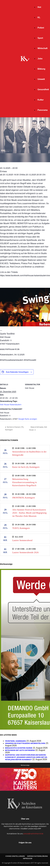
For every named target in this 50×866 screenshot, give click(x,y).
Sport (40, 38)
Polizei (41, 28)
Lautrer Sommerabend (22, 540)
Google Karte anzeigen (27, 419)
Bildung (41, 69)
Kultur (41, 100)
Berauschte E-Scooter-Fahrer (18, 748)
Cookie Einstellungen (15, 856)
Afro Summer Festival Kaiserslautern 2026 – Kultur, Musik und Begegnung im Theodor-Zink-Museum (29, 513)
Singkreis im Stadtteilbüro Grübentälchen (25, 743)
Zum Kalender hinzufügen (17, 372)
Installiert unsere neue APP (31, 828)
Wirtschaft (42, 48)
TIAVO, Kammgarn (21, 528)
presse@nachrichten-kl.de (33, 833)
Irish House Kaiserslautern (10, 404)
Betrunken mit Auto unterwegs (20, 750)
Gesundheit (43, 89)
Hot (39, 7)
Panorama (43, 110)
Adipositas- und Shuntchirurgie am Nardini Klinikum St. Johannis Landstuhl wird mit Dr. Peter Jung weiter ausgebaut (26, 757)
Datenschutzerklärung (37, 856)
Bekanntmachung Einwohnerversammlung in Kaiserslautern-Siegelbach (24, 482)
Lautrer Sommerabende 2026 (25, 552)
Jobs (40, 59)
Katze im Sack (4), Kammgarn (25, 467)
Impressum (27, 858)
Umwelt (41, 79)
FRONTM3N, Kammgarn (23, 497)
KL (39, 17)
